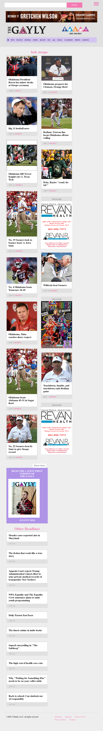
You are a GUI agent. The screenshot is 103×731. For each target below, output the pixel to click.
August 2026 (27, 520)
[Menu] (96, 3)
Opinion (77, 40)
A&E (53, 40)
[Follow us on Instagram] (86, 28)
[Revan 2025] (56, 430)
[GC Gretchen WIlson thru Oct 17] (51, 16)
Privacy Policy (60, 719)
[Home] (27, 29)
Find (74, 5)
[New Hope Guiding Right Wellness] (56, 225)
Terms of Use (80, 716)
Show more (39, 465)
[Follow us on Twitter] (70, 28)
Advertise (58, 716)
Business (28, 40)
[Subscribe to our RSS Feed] (75, 28)
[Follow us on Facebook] (65, 28)
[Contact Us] (81, 28)
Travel (59, 40)
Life (48, 40)
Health (42, 40)
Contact (72, 719)
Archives (85, 40)
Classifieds (68, 40)
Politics (19, 40)
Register (68, 716)
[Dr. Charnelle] (56, 325)
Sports (35, 40)
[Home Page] (8, 40)
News (12, 40)
